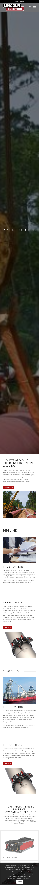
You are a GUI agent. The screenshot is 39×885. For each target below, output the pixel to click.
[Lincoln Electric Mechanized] (16, 7)
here (17, 872)
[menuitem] (29, 7)
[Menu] (33, 7)
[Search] (29, 7)
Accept (20, 881)
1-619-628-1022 (19, 1)
